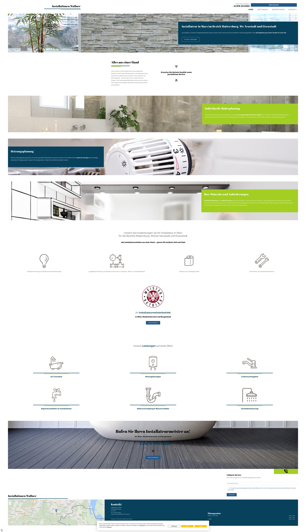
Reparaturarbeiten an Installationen (56, 409)
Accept (200, 526)
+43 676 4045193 (241, 5)
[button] (274, 5)
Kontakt (292, 9)
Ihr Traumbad (56, 377)
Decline (187, 526)
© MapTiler (88, 524)
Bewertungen (278, 9)
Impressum (113, 519)
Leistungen (262, 9)
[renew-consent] (2, 530)
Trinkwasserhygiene (249, 377)
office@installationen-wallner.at (122, 514)
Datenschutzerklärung (122, 519)
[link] (260, 9)
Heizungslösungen (153, 377)
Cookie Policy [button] (142, 525)
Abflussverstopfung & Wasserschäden (153, 409)
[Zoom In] (10, 501)
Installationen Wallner (66, 6)
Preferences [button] (109, 527)
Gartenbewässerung (249, 409)
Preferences (174, 526)
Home (250, 9)
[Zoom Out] (10, 504)
